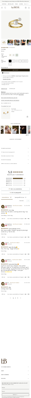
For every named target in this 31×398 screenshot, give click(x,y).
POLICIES (3, 378)
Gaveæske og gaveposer (6, 148)
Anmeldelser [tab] (5, 197)
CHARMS (21, 3)
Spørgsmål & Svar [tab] (19, 197)
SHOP (2, 370)
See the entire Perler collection (9, 97)
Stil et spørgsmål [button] (16, 192)
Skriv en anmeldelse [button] (16, 189)
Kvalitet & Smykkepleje (6, 159)
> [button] (20, 298)
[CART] (28, 7)
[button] (8, 130)
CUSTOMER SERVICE (6, 366)
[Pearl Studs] (5, 113)
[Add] (27, 116)
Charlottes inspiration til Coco (7, 155)
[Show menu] (1, 7)
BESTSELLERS (11, 3)
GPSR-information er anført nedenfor (9, 163)
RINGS (16, 3)
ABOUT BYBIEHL (5, 374)
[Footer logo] (4, 361)
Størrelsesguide (4, 67)
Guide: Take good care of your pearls (10, 100)
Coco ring (3, 234)
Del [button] (4, 218)
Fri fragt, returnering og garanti (8, 152)
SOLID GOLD (26, 3)
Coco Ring (3, 215)
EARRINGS (4, 3)
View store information (7, 79)
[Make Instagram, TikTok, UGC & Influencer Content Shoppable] (27, 135)
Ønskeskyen (6, 72)
